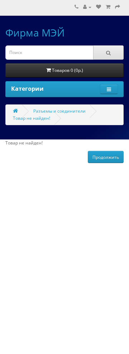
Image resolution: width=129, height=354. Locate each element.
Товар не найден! (31, 118)
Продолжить (105, 157)
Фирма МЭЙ (34, 32)
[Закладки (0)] (98, 7)
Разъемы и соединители (59, 111)
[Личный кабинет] (87, 7)
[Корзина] (108, 7)
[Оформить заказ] (117, 7)
